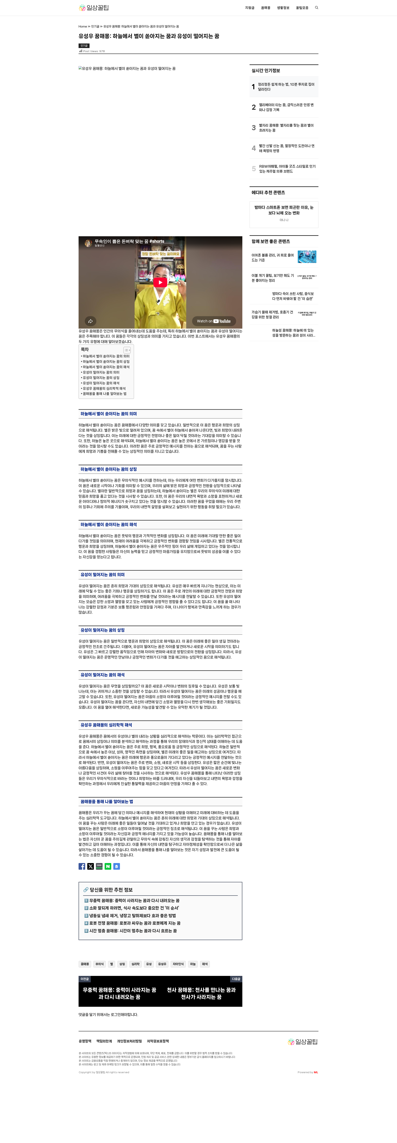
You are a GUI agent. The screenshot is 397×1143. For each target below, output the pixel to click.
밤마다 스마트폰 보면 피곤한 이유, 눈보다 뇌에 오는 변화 (284, 210)
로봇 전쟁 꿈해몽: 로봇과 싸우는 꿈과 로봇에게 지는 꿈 (135, 923)
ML (316, 1072)
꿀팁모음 (302, 8)
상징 (122, 964)
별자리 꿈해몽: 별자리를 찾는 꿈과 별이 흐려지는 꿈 (286, 127)
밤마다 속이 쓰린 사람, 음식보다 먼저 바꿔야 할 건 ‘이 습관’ (293, 296)
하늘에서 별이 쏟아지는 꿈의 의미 (106, 356)
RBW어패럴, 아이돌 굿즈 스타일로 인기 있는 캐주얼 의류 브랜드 (287, 168)
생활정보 (283, 8)
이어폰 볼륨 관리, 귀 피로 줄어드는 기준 (273, 257)
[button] (317, 8)
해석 (205, 964)
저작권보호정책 (158, 1041)
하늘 (193, 964)
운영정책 (85, 1041)
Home (83, 26)
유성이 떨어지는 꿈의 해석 (101, 383)
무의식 (100, 964)
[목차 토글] (125, 350)
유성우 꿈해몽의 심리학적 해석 (104, 388)
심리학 (136, 964)
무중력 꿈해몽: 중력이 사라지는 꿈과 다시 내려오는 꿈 (134, 900)
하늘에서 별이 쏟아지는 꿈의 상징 (106, 361)
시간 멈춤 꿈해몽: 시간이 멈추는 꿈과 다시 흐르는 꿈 (133, 931)
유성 (149, 964)
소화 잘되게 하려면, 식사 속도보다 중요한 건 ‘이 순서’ (134, 908)
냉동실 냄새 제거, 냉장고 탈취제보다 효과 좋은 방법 (132, 916)
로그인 (116, 1014)
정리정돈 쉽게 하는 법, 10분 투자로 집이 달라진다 (286, 86)
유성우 (162, 964)
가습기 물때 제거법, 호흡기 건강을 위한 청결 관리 (272, 314)
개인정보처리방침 (129, 1041)
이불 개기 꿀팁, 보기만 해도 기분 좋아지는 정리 (273, 278)
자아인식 (178, 964)
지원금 (250, 8)
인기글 (95, 26)
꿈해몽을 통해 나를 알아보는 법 (105, 393)
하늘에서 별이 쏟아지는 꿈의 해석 (106, 367)
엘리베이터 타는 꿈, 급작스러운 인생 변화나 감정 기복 (286, 107)
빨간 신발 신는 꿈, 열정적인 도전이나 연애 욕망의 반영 (286, 148)
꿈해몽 (265, 8)
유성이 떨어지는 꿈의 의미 (101, 372)
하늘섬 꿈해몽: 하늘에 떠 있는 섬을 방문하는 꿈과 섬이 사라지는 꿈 (294, 333)
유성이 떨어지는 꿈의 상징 (101, 378)
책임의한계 (104, 1041)
